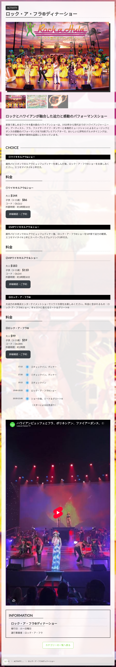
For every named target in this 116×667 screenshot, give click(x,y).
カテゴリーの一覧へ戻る (58, 645)
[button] (18, 214)
